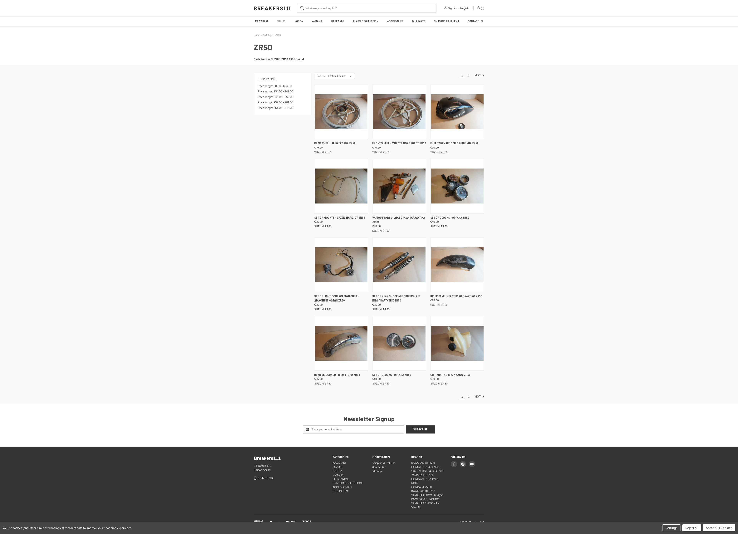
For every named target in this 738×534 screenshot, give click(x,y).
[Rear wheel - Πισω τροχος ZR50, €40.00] (341, 112)
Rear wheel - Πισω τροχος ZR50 (335, 143)
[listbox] (340, 76)
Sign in (452, 8)
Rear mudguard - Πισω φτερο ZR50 (337, 375)
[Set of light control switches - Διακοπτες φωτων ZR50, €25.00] (341, 264)
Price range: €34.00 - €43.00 (275, 91)
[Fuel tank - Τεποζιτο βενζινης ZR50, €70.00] (457, 112)
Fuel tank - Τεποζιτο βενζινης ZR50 (454, 143)
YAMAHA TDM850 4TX (425, 503)
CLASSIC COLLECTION (365, 21)
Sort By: (321, 76)
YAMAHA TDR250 (422, 475)
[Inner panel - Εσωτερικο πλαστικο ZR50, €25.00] (457, 264)
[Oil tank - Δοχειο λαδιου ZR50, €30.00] (457, 343)
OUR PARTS (418, 21)
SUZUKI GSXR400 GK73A (427, 471)
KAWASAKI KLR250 (423, 491)
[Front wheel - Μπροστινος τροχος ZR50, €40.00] (399, 112)
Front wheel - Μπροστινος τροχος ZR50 (399, 143)
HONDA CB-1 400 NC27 (426, 466)
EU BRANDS (337, 21)
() (482, 8)
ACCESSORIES (395, 21)
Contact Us (475, 21)
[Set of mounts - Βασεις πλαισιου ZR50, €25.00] (341, 186)
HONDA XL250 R (421, 487)
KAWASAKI (261, 21)
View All (416, 507)
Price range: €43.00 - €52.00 (275, 97)
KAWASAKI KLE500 (423, 462)
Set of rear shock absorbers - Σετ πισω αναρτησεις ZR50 (396, 298)
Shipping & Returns (446, 21)
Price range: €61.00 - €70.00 (275, 108)
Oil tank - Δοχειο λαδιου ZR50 (450, 375)
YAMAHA (317, 21)
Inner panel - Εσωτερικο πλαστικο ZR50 (456, 296)
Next (478, 75)
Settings (671, 528)
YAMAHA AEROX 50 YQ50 (427, 495)
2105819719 (265, 477)
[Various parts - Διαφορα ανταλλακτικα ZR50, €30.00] (399, 186)
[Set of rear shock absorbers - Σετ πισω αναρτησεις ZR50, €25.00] (399, 264)
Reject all (691, 528)
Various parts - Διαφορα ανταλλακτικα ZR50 (398, 220)
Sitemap (377, 471)
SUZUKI (281, 21)
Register (465, 8)
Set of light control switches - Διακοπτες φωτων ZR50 (336, 298)
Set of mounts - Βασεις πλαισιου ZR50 (339, 217)
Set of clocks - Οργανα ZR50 (449, 217)
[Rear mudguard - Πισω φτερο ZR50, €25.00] (341, 343)
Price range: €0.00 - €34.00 (275, 86)
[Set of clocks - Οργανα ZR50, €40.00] (457, 186)
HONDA (298, 21)
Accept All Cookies (719, 528)
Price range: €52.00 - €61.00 (275, 102)
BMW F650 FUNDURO (425, 499)
